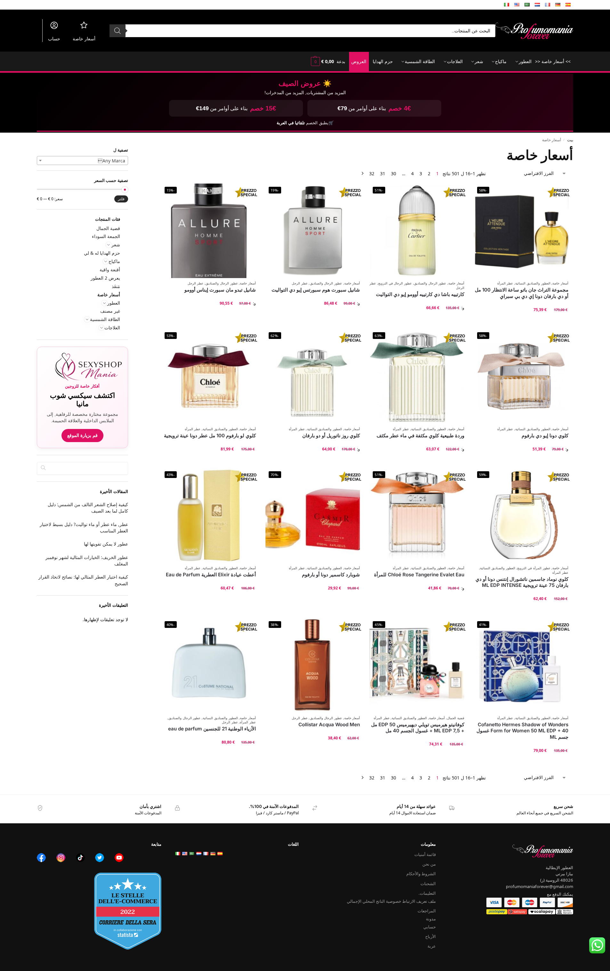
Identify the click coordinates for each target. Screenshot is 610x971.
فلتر (121, 199)
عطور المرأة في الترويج (533, 568)
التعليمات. (427, 893)
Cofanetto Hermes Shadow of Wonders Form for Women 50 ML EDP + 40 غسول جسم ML (522, 730)
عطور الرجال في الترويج (395, 283)
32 (371, 173)
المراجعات (427, 911)
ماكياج (114, 261)
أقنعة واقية (110, 270)
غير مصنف (110, 311)
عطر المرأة (505, 283)
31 (382, 173)
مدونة (431, 919)
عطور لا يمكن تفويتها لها (106, 544)
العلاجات (112, 328)
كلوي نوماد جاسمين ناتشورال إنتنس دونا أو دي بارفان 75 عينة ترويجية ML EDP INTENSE (522, 582)
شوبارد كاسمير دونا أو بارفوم (331, 575)
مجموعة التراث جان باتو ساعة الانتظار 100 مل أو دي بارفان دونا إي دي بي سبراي (521, 293)
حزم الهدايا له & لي (102, 253)
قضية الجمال (455, 718)
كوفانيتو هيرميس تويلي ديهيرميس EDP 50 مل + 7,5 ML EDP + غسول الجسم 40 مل (417, 727)
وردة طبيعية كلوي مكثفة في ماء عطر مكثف (420, 435)
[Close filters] (164, 150)
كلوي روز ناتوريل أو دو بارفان (331, 435)
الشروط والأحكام (421, 873)
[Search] (118, 30)
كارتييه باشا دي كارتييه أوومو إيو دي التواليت (420, 294)
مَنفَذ (116, 286)
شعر (115, 245)
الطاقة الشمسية (105, 319)
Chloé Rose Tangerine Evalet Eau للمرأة (419, 575)
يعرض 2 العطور (105, 278)
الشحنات (428, 883)
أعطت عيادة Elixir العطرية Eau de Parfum (211, 575)
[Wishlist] (483, 193)
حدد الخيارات (417, 320)
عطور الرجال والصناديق (430, 283)
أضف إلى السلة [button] (521, 322)
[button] (321, 61)
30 (393, 173)
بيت (570, 139)
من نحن (429, 864)
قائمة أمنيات (425, 854)
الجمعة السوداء (106, 236)
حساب (54, 39)
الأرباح (430, 936)
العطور (113, 303)
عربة (431, 946)
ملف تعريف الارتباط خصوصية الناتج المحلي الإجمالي (391, 901)
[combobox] (82, 160)
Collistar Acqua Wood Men (329, 724)
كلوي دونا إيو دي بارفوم (545, 435)
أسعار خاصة (84, 39)
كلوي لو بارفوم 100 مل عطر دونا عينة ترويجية (210, 435)
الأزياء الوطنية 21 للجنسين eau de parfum (212, 729)
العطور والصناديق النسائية (532, 283)
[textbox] (82, 160)
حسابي (429, 927)
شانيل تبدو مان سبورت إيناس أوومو (220, 290)
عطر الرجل (300, 283)
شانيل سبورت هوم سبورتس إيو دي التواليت (316, 290)
